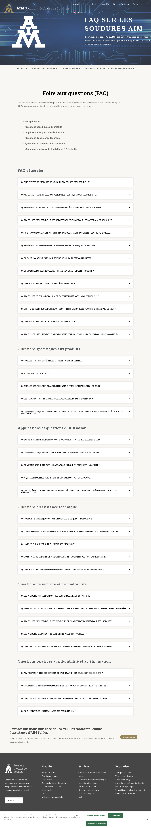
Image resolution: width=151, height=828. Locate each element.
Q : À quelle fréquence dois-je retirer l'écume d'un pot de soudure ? (56, 477)
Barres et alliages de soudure (55, 783)
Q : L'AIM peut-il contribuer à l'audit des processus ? (48, 544)
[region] (75, 819)
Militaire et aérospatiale (52, 797)
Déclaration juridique (124, 786)
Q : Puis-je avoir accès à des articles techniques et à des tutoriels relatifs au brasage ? (66, 233)
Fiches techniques (86, 793)
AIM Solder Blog (122, 779)
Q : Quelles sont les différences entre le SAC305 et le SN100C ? (52, 360)
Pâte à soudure (48, 772)
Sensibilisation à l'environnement (130, 790)
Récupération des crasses (89, 786)
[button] (75, 182)
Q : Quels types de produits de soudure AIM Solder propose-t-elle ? (55, 182)
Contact (135, 4)
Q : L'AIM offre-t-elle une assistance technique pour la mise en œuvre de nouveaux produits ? (69, 531)
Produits (21, 68)
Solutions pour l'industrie (43, 68)
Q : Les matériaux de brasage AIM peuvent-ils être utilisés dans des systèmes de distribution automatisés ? (69, 491)
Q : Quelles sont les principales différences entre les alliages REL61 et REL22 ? (61, 386)
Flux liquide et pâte (50, 776)
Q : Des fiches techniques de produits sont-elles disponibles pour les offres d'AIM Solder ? (68, 309)
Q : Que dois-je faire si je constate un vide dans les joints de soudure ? (57, 518)
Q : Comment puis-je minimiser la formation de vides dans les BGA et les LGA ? (60, 452)
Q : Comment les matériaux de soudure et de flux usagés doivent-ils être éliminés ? (64, 685)
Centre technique (70, 68)
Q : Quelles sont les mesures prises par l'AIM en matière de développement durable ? (65, 698)
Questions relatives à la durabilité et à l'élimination (51, 149)
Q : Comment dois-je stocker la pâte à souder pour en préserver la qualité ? (60, 465)
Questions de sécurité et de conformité (45, 143)
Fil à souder (47, 779)
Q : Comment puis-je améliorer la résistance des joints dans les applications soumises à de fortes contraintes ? (72, 412)
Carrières (124, 4)
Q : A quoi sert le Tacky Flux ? (36, 373)
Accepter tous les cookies (96, 823)
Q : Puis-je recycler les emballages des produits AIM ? (48, 711)
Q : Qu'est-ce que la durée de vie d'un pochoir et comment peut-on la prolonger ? (63, 556)
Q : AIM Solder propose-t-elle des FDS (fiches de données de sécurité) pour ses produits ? (66, 621)
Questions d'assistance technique (43, 138)
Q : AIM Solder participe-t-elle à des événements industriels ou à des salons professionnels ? (69, 334)
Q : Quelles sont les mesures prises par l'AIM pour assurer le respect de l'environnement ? (68, 646)
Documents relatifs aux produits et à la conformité (108, 68)
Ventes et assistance (124, 776)
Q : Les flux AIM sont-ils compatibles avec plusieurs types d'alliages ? (57, 398)
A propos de (88, 4)
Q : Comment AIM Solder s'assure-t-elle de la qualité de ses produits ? (57, 271)
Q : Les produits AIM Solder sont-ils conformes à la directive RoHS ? (56, 596)
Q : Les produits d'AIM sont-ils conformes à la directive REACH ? (53, 634)
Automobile (47, 790)
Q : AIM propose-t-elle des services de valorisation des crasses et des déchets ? (62, 673)
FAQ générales (33, 121)
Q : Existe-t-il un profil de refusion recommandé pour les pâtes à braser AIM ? (61, 439)
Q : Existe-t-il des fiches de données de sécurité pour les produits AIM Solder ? (61, 207)
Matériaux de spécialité (52, 786)
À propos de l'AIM (123, 772)
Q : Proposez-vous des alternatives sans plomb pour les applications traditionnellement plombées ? (74, 608)
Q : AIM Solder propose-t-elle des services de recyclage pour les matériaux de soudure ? (66, 220)
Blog (115, 4)
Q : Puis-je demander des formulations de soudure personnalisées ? (56, 258)
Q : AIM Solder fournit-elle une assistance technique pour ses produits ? (59, 194)
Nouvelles (104, 4)
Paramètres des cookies (96, 815)
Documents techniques (88, 790)
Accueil (76, 4)
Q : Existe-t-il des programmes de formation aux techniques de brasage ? (58, 245)
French (11, 800)
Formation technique (87, 783)
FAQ (80, 797)
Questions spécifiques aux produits (43, 127)
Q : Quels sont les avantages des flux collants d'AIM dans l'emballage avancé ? (62, 569)
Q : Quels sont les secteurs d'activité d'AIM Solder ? (48, 283)
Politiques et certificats (125, 793)
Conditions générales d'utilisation (130, 783)
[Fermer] (147, 819)
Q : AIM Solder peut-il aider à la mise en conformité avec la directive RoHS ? (60, 296)
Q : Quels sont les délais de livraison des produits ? (48, 321)
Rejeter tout (116, 815)
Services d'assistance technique (92, 779)
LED (43, 793)
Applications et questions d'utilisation (45, 132)
